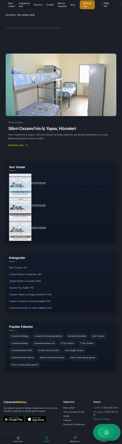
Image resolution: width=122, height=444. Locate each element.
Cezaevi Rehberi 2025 (21, 350)
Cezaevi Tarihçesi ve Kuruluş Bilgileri (30, 301)
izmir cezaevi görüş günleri (82, 357)
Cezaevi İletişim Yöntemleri (25, 274)
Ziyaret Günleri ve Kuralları (25, 281)
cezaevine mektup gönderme (48, 336)
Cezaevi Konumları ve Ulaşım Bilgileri (30, 307)
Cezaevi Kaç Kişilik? (21, 287)
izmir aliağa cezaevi (74, 350)
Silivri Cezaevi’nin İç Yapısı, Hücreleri (42, 128)
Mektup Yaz (87, 4)
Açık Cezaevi (98, 336)
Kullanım (67, 420)
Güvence (38, 4)
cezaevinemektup (19, 343)
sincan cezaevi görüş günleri (24, 364)
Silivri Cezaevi (18, 267)
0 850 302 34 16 (110, 407)
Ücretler (50, 4)
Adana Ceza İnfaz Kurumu (52, 357)
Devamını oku (16, 145)
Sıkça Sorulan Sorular (73, 412)
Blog (73, 4)
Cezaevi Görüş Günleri (48, 350)
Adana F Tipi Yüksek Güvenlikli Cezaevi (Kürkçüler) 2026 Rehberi (68, 209)
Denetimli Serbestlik (77, 336)
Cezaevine (15, 402)
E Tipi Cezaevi (67, 343)
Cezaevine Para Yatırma (22, 357)
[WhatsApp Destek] (107, 432)
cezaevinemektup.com (44, 343)
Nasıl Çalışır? (69, 407)
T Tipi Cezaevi (86, 343)
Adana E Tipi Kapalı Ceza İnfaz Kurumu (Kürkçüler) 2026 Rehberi (68, 186)
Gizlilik (66, 416)
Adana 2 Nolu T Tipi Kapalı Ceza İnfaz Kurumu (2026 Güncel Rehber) (71, 231)
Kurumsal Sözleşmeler (74, 424)
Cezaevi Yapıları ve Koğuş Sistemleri (30, 294)
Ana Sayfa (11, 15)
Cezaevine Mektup (20, 336)
